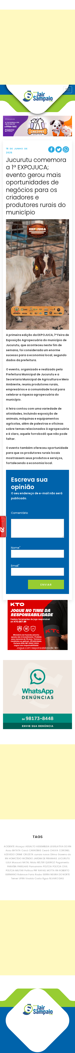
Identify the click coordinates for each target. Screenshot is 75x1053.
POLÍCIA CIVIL (60, 866)
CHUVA (54, 850)
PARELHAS (22, 866)
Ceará (45, 850)
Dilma (53, 854)
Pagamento (62, 862)
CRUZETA (28, 854)
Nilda (33, 862)
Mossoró (17, 862)
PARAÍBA (12, 866)
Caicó (24, 850)
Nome (15, 548)
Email (15, 566)
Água (45, 878)
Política (28, 870)
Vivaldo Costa (33, 878)
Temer (14, 878)
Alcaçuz (20, 846)
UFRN (22, 878)
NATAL (25, 862)
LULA (8, 862)
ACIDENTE (9, 846)
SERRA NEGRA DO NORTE (56, 874)
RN (56, 870)
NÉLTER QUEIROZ (46, 862)
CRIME (18, 854)
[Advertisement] (37, 47)
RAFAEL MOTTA (46, 870)
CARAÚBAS (35, 850)
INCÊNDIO (27, 858)
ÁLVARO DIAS (56, 878)
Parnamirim (35, 866)
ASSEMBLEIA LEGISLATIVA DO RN (53, 846)
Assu (8, 850)
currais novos (42, 854)
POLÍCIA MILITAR (15, 870)
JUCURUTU (64, 858)
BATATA (16, 850)
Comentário (19, 513)
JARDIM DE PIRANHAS (45, 858)
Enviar (46, 585)
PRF (35, 870)
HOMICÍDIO (15, 858)
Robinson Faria (25, 874)
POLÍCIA (47, 866)
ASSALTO (30, 846)
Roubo (38, 874)
